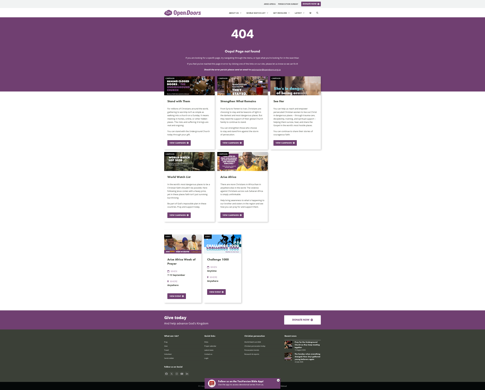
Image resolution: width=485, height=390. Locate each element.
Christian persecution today (254, 346)
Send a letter (169, 358)
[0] (310, 13)
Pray (165, 342)
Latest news (208, 350)
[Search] (317, 13)
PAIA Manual (281, 386)
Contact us (208, 354)
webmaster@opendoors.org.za (266, 69)
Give (166, 346)
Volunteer (168, 354)
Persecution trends (251, 350)
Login (206, 358)
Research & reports (251, 354)
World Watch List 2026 (252, 342)
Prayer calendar (210, 346)
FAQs (206, 342)
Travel (166, 350)
